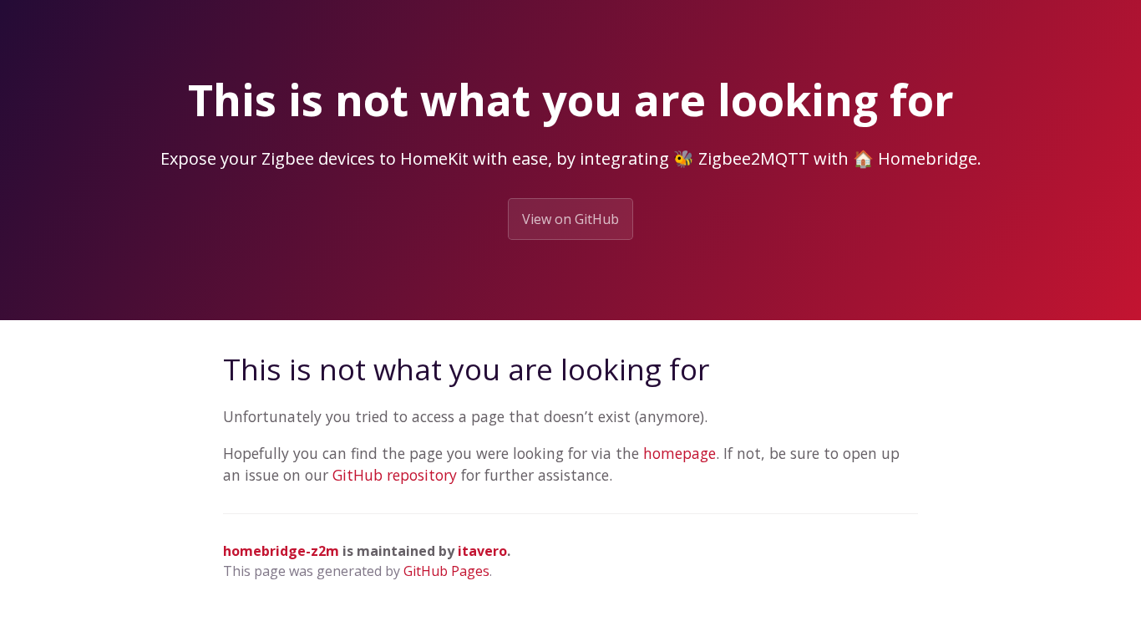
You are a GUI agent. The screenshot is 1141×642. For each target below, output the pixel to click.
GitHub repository (394, 475)
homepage (679, 453)
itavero (482, 551)
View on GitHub (570, 219)
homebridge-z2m (281, 551)
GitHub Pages (446, 571)
